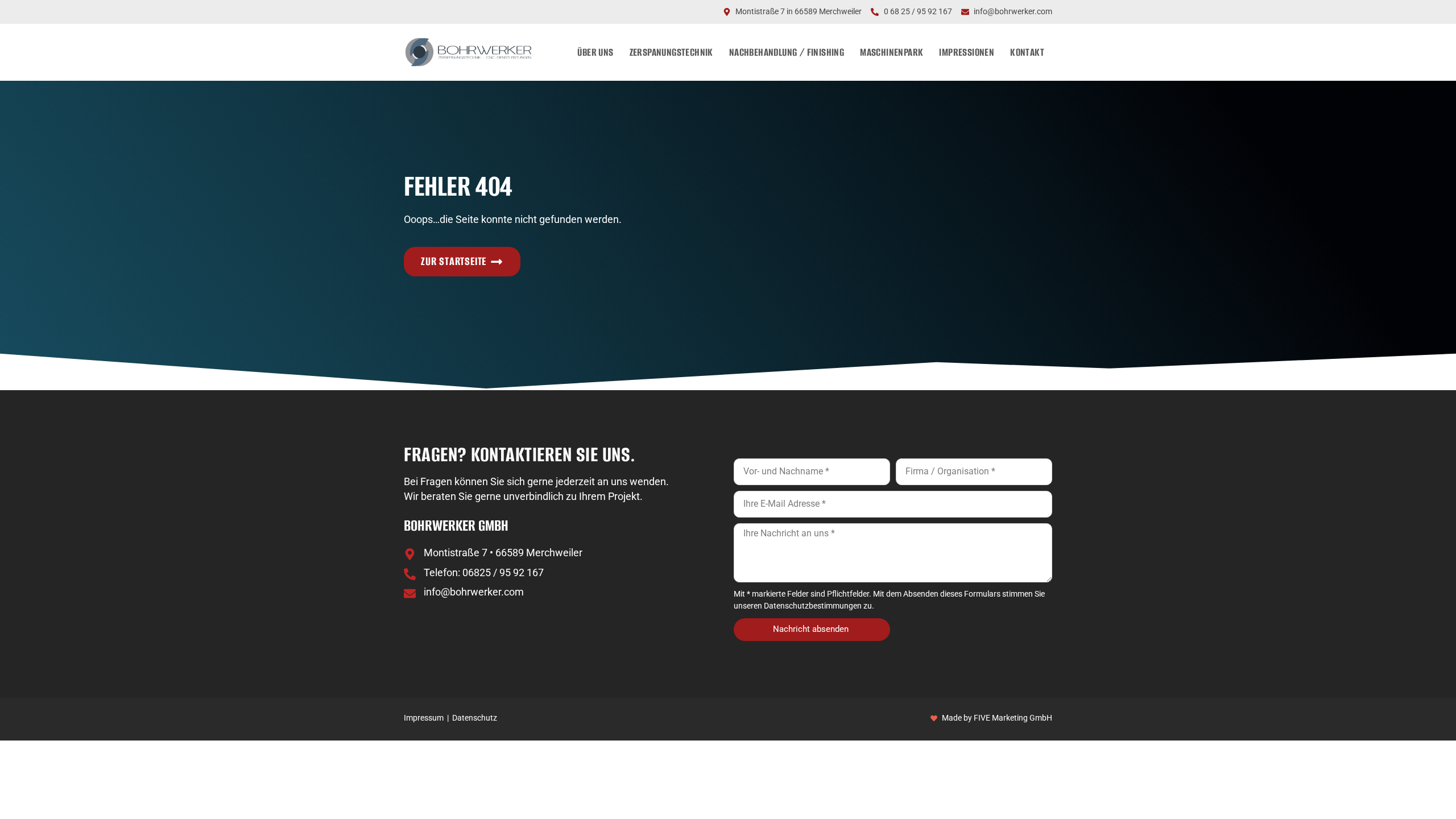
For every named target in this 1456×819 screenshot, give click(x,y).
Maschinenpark (891, 52)
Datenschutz (474, 718)
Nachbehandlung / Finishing (786, 52)
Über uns (595, 52)
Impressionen (966, 52)
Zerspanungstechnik (671, 52)
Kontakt (1027, 52)
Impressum (424, 718)
